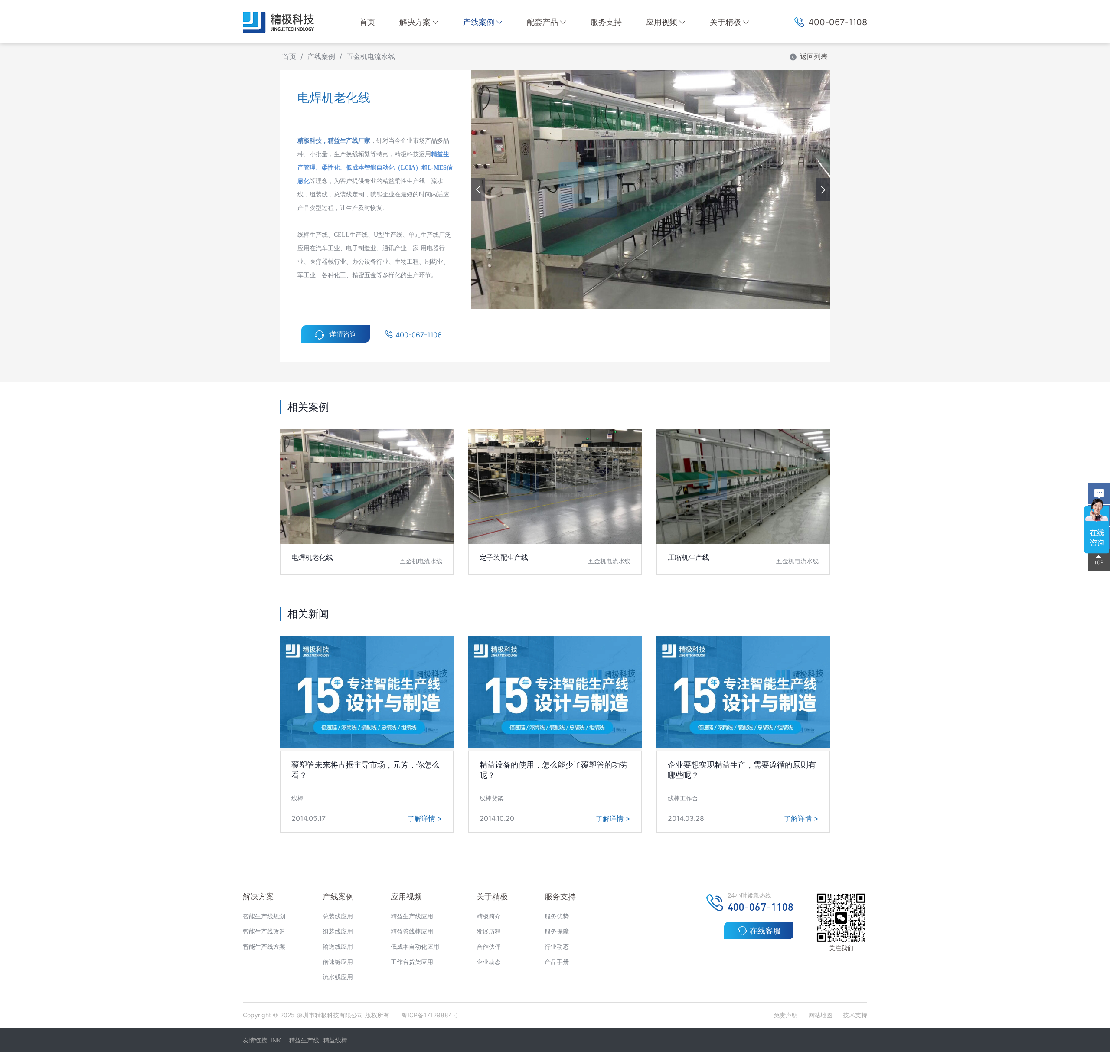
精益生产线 (304, 1040)
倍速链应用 (338, 961)
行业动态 (557, 946)
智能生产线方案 (264, 946)
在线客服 (765, 930)
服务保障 (557, 931)
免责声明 (787, 1015)
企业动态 (489, 961)
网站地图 (820, 1015)
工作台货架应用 (412, 961)
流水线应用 (338, 976)
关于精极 (725, 21)
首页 (367, 21)
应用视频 (661, 21)
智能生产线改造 (264, 931)
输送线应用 (338, 946)
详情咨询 (343, 334)
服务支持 (606, 21)
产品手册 (557, 961)
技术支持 (855, 1015)
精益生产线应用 (412, 916)
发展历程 (489, 931)
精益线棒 (335, 1040)
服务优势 (557, 916)
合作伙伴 (489, 946)
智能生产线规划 (264, 916)
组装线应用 (338, 931)
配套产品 (542, 21)
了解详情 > (425, 818)
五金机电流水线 (370, 56)
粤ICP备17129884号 (430, 1015)
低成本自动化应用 (415, 946)
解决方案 (415, 21)
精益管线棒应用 (412, 931)
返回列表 (814, 56)
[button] (823, 189)
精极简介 (489, 916)
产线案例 (478, 21)
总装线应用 (338, 916)
